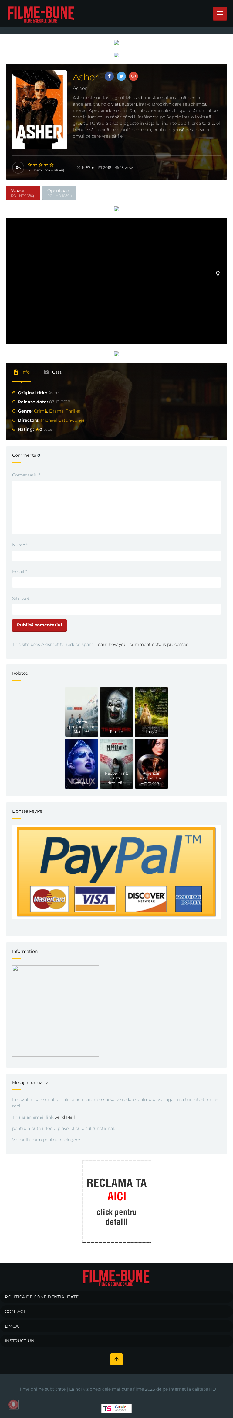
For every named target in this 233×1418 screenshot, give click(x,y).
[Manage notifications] (13, 1404)
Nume (20, 545)
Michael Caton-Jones (63, 420)
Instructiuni (20, 1340)
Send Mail (64, 1117)
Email (19, 571)
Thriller (73, 411)
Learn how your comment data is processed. (143, 644)
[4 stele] (46, 164)
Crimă (40, 411)
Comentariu (26, 475)
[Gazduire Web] (116, 42)
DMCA (12, 1326)
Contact (15, 1311)
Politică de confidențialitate (42, 1297)
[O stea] (30, 164)
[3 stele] (41, 164)
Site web (21, 598)
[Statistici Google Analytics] (116, 1408)
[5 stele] (52, 164)
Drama (56, 411)
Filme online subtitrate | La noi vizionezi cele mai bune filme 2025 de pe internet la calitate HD (116, 1389)
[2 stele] (35, 164)
